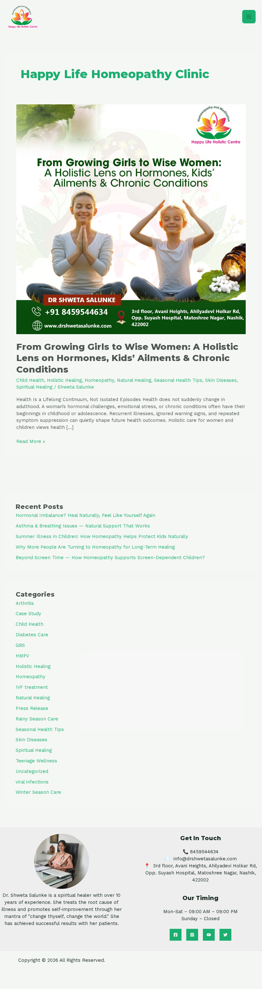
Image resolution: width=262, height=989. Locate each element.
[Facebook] (175, 935)
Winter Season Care (38, 792)
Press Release (32, 708)
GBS (20, 645)
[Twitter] (225, 935)
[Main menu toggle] (249, 16)
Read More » (30, 441)
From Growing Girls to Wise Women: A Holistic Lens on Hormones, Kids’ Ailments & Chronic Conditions (127, 358)
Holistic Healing (64, 380)
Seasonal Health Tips (178, 380)
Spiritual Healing (34, 387)
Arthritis (25, 603)
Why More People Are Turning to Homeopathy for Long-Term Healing (95, 547)
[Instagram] (192, 935)
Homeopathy (99, 380)
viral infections (32, 782)
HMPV (22, 656)
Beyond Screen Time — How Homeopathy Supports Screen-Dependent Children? (110, 557)
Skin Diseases (221, 380)
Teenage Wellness (36, 761)
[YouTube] (209, 935)
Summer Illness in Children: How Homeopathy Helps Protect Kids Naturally (102, 536)
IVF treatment (32, 687)
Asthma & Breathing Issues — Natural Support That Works (83, 526)
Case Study (28, 613)
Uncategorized (32, 771)
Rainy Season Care (37, 719)
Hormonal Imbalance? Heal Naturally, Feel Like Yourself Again (85, 515)
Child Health (30, 380)
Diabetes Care (32, 635)
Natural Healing (134, 380)
